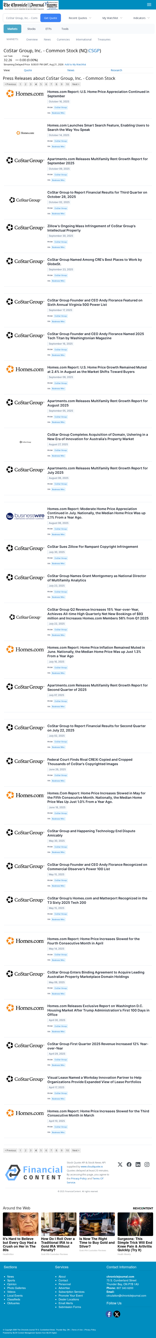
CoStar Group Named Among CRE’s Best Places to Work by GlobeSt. (94, 262)
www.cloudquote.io (92, 1166)
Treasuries (104, 39)
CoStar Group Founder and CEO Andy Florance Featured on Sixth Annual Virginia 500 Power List (94, 302)
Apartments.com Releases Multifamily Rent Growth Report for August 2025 (97, 403)
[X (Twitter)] (120, 1173)
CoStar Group (61, 107)
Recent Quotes (78, 18)
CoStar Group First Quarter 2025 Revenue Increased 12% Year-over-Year (97, 1046)
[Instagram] (147, 1173)
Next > (75, 84)
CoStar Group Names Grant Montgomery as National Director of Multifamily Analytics (96, 578)
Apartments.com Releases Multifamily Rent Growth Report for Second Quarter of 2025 (97, 687)
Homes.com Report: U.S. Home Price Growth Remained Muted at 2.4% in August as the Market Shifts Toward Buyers (97, 369)
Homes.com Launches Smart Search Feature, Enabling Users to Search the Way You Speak (98, 127)
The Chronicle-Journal (26, 1329)
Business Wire (58, 113)
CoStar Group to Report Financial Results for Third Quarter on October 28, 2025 (97, 194)
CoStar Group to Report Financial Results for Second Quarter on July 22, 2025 (96, 728)
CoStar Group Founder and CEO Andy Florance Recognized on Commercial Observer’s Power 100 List (97, 867)
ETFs (48, 29)
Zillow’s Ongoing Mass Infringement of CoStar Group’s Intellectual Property (91, 228)
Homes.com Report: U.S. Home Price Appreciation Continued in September (98, 94)
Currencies (63, 39)
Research (116, 70)
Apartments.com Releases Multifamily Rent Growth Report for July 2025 (97, 470)
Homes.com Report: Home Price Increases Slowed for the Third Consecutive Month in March (98, 1113)
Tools (64, 29)
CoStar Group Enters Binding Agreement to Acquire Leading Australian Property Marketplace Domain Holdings (95, 974)
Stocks (31, 29)
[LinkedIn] (138, 1173)
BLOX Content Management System (27, 1332)
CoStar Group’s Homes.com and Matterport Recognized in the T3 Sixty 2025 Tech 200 (97, 900)
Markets (12, 29)
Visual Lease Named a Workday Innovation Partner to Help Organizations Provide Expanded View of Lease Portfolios (94, 1079)
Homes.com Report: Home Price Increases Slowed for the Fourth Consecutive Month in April (93, 941)
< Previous (10, 84)
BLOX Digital (51, 1332)
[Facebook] (129, 1173)
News (47, 39)
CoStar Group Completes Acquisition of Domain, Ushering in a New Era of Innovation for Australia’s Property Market (97, 437)
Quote (28, 70)
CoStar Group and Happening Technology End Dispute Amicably (91, 833)
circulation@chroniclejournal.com (126, 1295)
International (84, 39)
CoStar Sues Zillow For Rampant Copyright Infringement (92, 547)
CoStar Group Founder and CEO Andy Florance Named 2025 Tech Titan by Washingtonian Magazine (95, 336)
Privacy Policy (79, 1178)
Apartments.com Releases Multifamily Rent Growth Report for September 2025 (97, 161)
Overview (32, 39)
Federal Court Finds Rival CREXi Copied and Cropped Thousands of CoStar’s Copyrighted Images (89, 762)
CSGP (94, 50)
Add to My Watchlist (75, 64)
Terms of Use (77, 1329)
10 (67, 84)
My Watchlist (110, 18)
